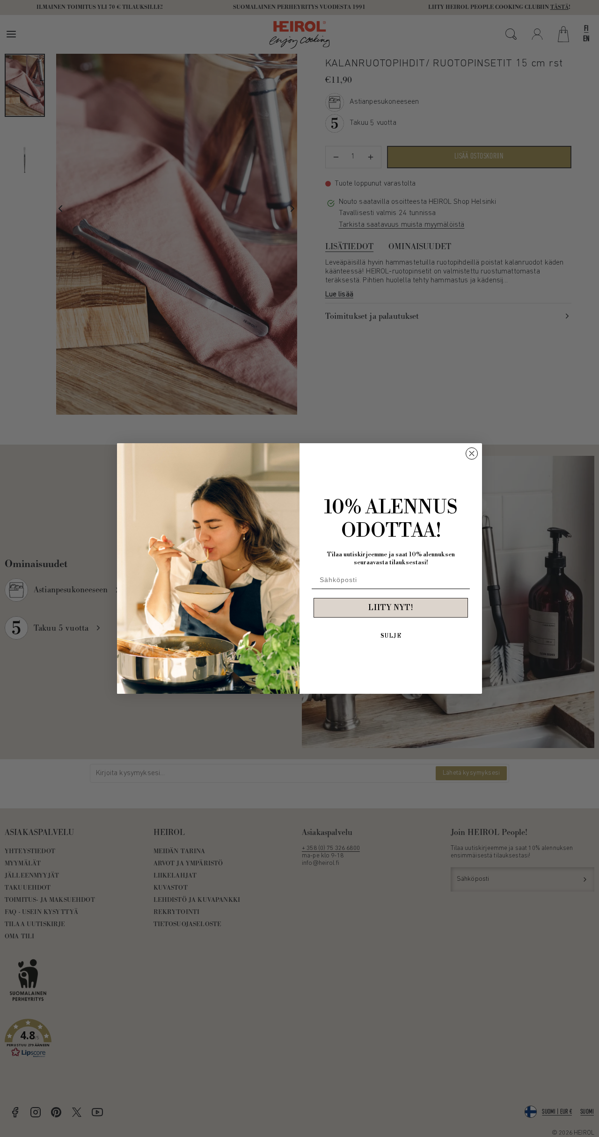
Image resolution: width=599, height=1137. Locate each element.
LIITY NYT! (390, 607)
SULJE (391, 636)
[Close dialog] (471, 453)
